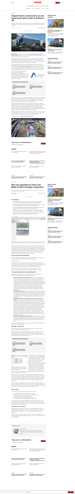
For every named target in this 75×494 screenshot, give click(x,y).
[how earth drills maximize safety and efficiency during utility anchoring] (56, 23)
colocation (43, 97)
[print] (45, 30)
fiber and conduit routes (26, 66)
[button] (12, 2)
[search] (13, 2)
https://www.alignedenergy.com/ (27, 116)
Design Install (37, 8)
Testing (43, 8)
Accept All (70, 492)
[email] (31, 30)
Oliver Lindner (13, 193)
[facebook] (25, 30)
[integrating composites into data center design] (56, 42)
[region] (37, 492)
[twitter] (28, 30)
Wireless (47, 8)
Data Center (28, 8)
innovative (31, 97)
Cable (33, 8)
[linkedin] (26, 30)
